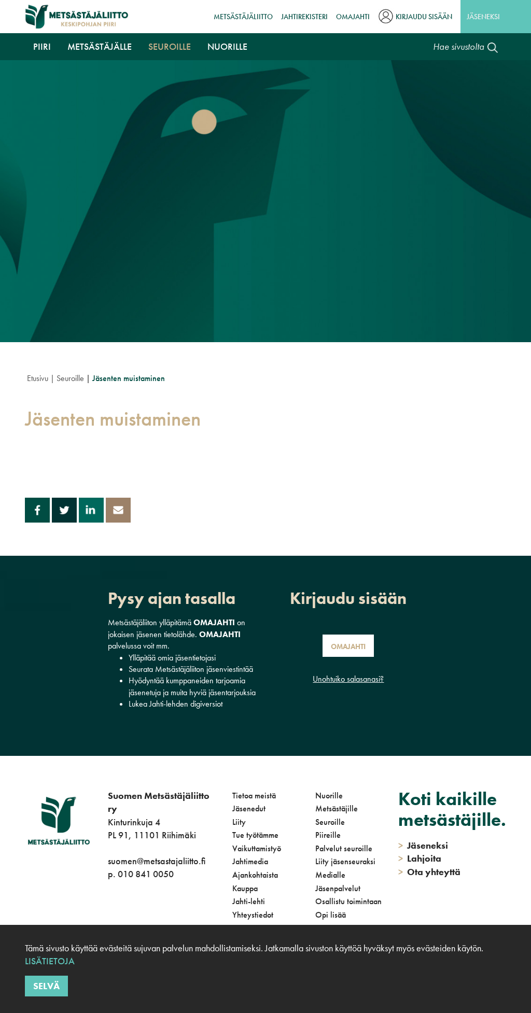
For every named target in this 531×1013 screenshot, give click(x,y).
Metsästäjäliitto (243, 16)
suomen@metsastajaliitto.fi (156, 861)
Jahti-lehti (248, 901)
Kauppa (245, 888)
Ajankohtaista (255, 874)
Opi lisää (330, 914)
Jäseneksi (483, 16)
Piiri (42, 46)
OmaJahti (353, 16)
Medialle (330, 874)
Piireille (328, 834)
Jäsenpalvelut (337, 888)
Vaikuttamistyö (256, 848)
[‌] (109, 916)
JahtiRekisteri (304, 16)
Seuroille (169, 46)
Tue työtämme (255, 834)
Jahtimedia (250, 861)
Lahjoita (419, 858)
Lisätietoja (50, 961)
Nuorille (227, 46)
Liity (239, 822)
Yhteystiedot (252, 914)
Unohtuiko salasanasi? (348, 678)
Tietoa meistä (254, 795)
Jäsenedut (249, 808)
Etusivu (37, 378)
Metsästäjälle (99, 46)
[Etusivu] (77, 16)
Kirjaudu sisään (424, 16)
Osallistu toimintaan (348, 901)
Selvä (46, 986)
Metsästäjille (336, 808)
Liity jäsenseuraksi (345, 861)
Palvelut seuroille (343, 848)
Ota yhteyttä (429, 872)
